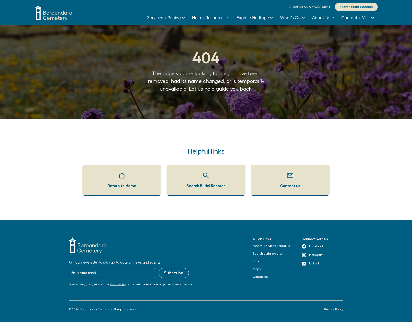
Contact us (260, 276)
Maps (257, 269)
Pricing (257, 261)
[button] (166, 18)
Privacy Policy (333, 309)
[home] (53, 12)
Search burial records (268, 253)
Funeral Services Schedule (271, 245)
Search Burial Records (356, 7)
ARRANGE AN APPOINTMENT (310, 6)
